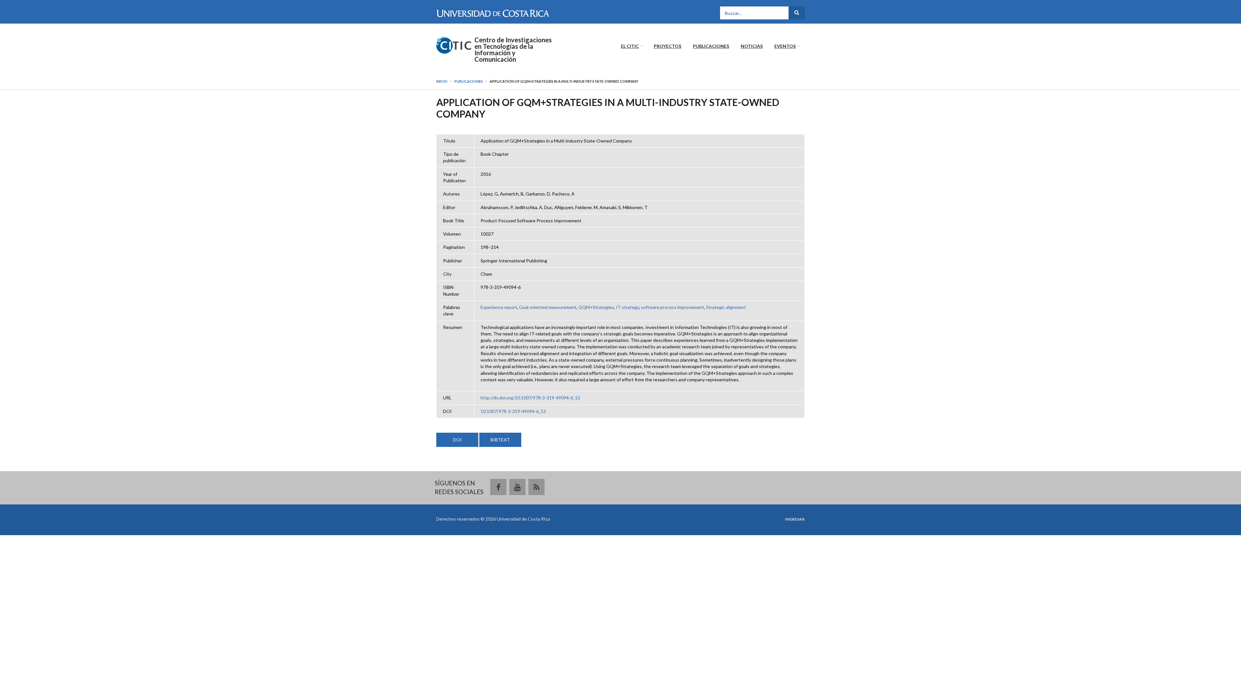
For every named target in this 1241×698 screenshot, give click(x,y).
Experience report (499, 307)
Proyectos (667, 46)
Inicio (442, 81)
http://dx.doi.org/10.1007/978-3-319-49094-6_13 (530, 397)
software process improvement (672, 307)
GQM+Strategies (596, 307)
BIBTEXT (500, 439)
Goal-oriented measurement (548, 307)
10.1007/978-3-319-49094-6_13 (513, 411)
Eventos (785, 46)
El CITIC (630, 46)
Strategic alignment (726, 307)
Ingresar (795, 519)
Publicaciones (711, 46)
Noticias (752, 46)
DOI (457, 439)
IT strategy (627, 307)
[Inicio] (453, 44)
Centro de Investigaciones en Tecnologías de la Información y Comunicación (513, 49)
